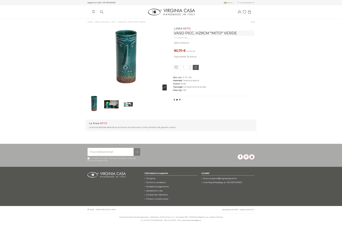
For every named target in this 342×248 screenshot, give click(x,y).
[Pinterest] (179, 100)
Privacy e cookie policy (157, 199)
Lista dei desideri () (246, 3)
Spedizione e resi (154, 191)
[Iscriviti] (137, 152)
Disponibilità (180, 57)
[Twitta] (177, 100)
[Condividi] (174, 100)
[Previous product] (252, 22)
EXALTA (251, 210)
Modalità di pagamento (157, 186)
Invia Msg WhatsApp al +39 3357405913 (222, 182)
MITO (187, 28)
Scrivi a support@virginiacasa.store (220, 178)
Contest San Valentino (157, 195)
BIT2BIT (235, 210)
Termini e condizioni (156, 182)
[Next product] (253, 22)
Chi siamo (151, 178)
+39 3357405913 (109, 3)
